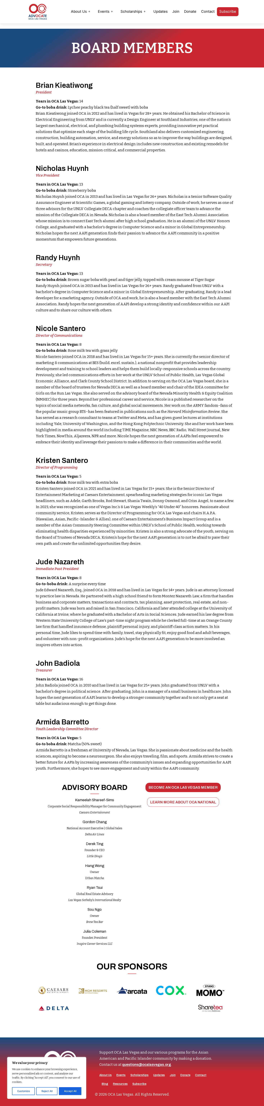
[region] (46, 1078)
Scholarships (131, 11)
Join (175, 11)
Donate (190, 11)
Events (103, 11)
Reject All (46, 1091)
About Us (79, 11)
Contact (208, 11)
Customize (23, 1091)
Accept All (70, 1091)
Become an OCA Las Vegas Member (183, 787)
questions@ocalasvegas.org (146, 1065)
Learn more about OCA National (183, 802)
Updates (160, 11)
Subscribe (227, 11)
